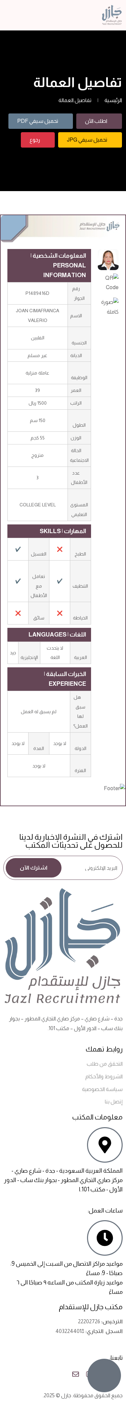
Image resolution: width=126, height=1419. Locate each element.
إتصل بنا (114, 1101)
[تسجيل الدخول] (20, 15)
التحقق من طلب (105, 1064)
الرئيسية (113, 100)
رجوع (35, 140)
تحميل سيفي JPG (87, 140)
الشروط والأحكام (104, 1076)
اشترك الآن (33, 867)
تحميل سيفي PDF (37, 121)
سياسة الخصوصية (102, 1089)
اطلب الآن (96, 121)
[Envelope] (75, 1374)
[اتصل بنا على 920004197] (104, 1375)
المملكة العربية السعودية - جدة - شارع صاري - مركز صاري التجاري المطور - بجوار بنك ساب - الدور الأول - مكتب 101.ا (63, 1180)
